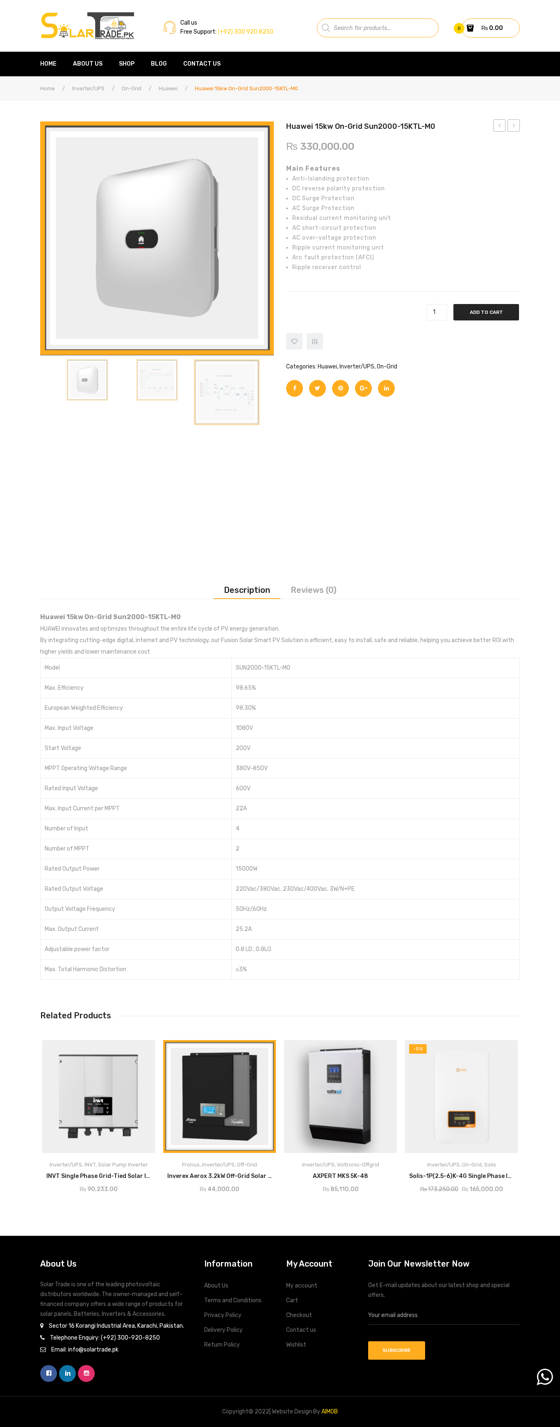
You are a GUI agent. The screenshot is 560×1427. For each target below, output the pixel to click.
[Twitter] (317, 388)
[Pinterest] (340, 388)
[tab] (247, 590)
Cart (292, 1300)
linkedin (67, 1373)
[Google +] (363, 388)
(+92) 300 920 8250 (244, 31)
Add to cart (486, 312)
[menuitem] (52, 64)
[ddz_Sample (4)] (227, 392)
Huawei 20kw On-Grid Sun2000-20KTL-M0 (514, 127)
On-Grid (131, 88)
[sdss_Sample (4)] (87, 379)
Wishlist (296, 1344)
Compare (132, 1173)
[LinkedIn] (386, 388)
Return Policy (222, 1344)
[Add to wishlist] (294, 341)
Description (247, 590)
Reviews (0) (314, 590)
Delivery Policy (223, 1329)
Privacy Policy (222, 1315)
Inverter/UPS (88, 88)
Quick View (141, 1049)
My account (301, 1285)
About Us (216, 1285)
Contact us (301, 1329)
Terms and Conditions (233, 1300)
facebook (48, 1373)
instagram (86, 1373)
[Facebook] (294, 388)
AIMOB (329, 1411)
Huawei (168, 88)
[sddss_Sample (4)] (157, 379)
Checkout (299, 1315)
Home (47, 88)
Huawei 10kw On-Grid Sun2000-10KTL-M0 (499, 127)
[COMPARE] (315, 341)
